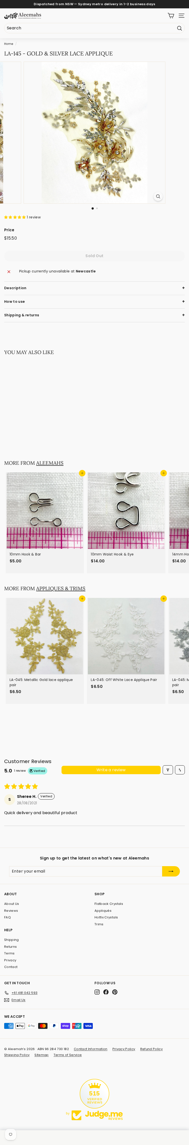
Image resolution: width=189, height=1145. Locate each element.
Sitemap (41, 1055)
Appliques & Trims (60, 588)
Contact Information (91, 1049)
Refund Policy (151, 1049)
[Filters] (168, 769)
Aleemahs (49, 463)
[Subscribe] (171, 871)
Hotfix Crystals (106, 917)
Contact (10, 967)
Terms (9, 953)
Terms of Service (68, 1055)
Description (15, 288)
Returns (10, 946)
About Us (11, 903)
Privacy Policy (123, 1049)
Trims (99, 924)
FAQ (7, 917)
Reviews (11, 910)
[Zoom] (158, 196)
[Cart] (171, 15)
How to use (14, 301)
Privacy (10, 960)
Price (9, 230)
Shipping (11, 939)
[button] (15, 217)
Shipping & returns (21, 315)
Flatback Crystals (108, 903)
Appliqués (102, 910)
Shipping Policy (17, 1055)
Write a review (111, 770)
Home (8, 44)
